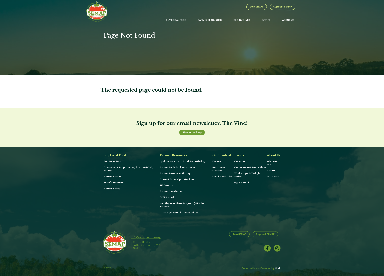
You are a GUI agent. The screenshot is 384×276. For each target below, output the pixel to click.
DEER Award (167, 197)
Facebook (267, 248)
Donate (216, 161)
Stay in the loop (192, 132)
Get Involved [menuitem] (241, 20)
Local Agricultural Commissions (179, 212)
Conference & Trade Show (250, 167)
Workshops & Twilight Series (247, 175)
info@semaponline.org (146, 237)
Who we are (272, 163)
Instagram (277, 248)
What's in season (114, 182)
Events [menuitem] (266, 20)
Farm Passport (112, 176)
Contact (272, 170)
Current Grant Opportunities (177, 179)
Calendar (240, 161)
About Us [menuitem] (288, 20)
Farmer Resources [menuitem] (210, 20)
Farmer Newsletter (171, 191)
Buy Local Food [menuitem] (176, 20)
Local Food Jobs (222, 176)
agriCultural (241, 182)
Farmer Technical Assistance (177, 167)
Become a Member (218, 169)
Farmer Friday (112, 188)
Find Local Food (113, 161)
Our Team (273, 176)
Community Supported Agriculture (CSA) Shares (129, 169)
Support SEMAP (282, 6)
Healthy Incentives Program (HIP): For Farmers (182, 205)
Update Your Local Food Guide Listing (182, 161)
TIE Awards (166, 185)
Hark (277, 268)
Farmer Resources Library (175, 173)
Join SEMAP (257, 6)
